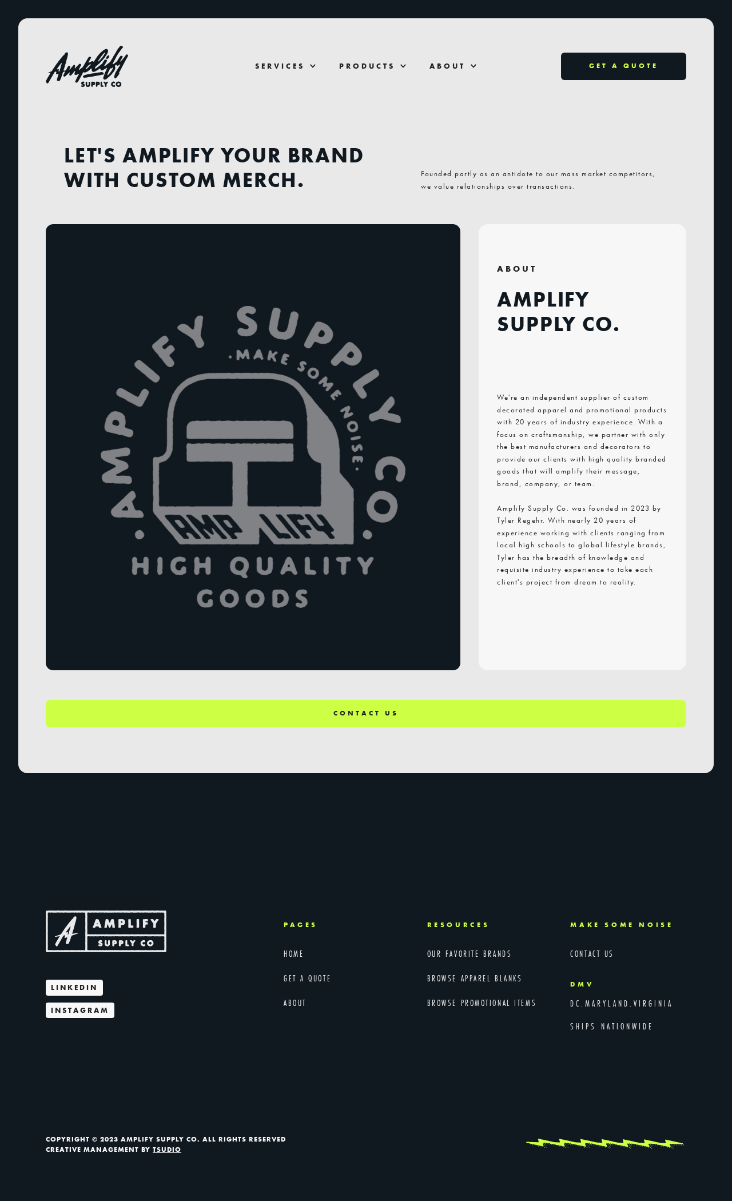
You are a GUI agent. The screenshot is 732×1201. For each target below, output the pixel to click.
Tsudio (167, 1150)
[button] (286, 66)
